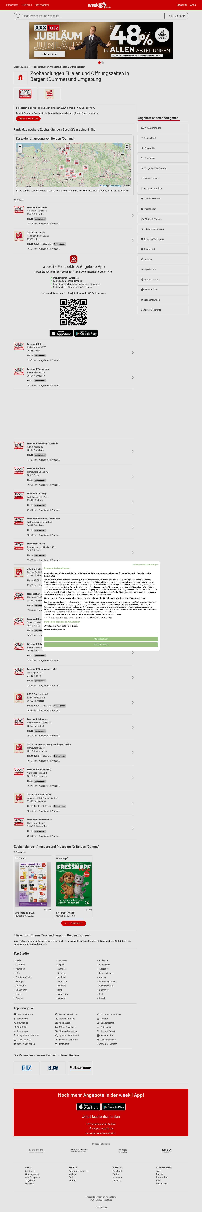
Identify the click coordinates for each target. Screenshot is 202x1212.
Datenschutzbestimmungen (145, 565)
